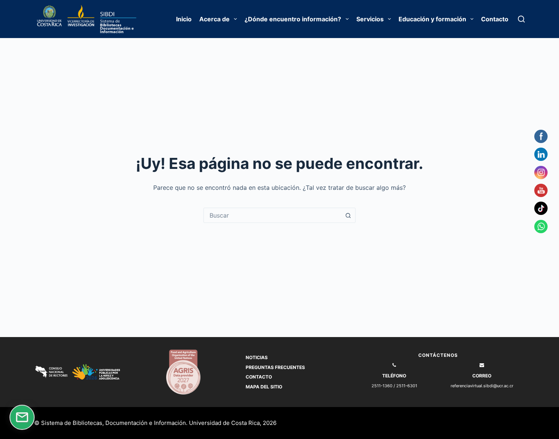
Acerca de (214, 19)
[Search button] (348, 215)
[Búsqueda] (521, 19)
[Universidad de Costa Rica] (50, 19)
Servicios (370, 19)
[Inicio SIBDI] (122, 19)
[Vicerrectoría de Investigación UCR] (86, 19)
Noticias (257, 357)
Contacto (494, 19)
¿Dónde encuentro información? (293, 19)
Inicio (184, 19)
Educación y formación (432, 19)
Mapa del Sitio (264, 387)
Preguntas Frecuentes (275, 367)
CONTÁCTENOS (438, 355)
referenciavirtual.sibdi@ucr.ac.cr (482, 385)
